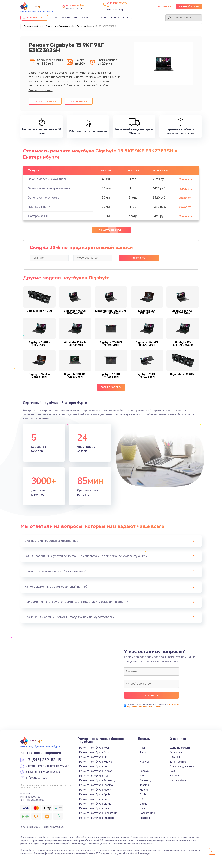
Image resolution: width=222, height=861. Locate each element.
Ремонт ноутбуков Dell (93, 799)
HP (141, 756)
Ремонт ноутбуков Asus (94, 752)
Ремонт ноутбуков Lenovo (95, 771)
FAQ (129, 17)
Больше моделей (111, 387)
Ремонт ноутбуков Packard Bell (99, 813)
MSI (142, 775)
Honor (143, 766)
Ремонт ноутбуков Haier (94, 808)
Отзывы (103, 17)
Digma (143, 803)
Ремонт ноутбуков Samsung (97, 780)
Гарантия (88, 17)
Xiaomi (144, 789)
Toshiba (144, 785)
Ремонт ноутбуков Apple (94, 794)
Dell (142, 798)
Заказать (185, 179)
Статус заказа (163, 6)
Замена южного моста (43, 197)
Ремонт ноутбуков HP (93, 756)
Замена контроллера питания (49, 188)
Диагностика (178, 761)
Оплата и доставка (182, 766)
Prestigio (145, 817)
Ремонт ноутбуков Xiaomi (95, 789)
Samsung (145, 780)
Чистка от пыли (39, 207)
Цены (55, 17)
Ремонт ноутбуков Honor (95, 766)
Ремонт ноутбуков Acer (94, 747)
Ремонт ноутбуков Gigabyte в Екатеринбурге (69, 26)
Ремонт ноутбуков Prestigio (96, 817)
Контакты (117, 17)
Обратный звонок (188, 6)
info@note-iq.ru (36, 778)
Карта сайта (178, 780)
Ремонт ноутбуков (33, 26)
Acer (142, 747)
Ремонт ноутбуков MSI (93, 775)
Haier (143, 808)
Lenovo (144, 771)
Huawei (144, 761)
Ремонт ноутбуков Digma (95, 803)
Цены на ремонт (180, 747)
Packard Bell (147, 813)
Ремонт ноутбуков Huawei (96, 761)
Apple (143, 794)
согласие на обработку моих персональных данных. (153, 705)
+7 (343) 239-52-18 (43, 760)
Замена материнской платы (47, 179)
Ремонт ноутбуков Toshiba (96, 785)
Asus (143, 752)
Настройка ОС (38, 216)
